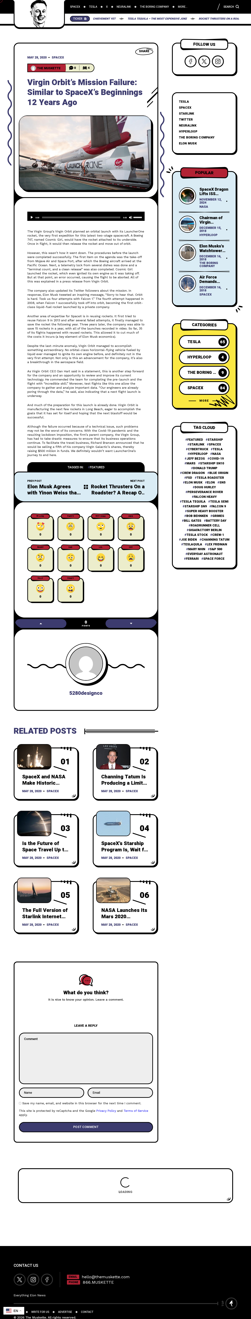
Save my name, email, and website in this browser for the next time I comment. (81, 1103)
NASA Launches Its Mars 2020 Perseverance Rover (125, 917)
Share (144, 51)
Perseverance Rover (205, 492)
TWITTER (186, 119)
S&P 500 (216, 549)
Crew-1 (218, 535)
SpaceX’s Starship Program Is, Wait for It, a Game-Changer (125, 850)
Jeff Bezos (196, 459)
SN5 (222, 483)
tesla (218, 449)
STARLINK (186, 113)
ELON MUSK (188, 143)
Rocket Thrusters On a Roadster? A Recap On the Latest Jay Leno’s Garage (118, 496)
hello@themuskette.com (106, 1276)
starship (215, 440)
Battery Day (216, 521)
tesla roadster (210, 478)
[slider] (138, 217)
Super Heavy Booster (205, 511)
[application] (86, 216)
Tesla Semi (219, 502)
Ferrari (192, 559)
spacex (215, 445)
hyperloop (199, 454)
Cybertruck (198, 449)
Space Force (214, 559)
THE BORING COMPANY (197, 137)
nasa (216, 454)
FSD (189, 478)
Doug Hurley (205, 487)
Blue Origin (218, 473)
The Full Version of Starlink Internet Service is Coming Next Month (45, 920)
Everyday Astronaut (205, 554)
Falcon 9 (218, 506)
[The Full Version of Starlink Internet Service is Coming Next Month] (34, 890)
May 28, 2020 (37, 58)
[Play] (31, 217)
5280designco (85, 693)
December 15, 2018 (210, 229)
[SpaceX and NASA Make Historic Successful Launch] (34, 757)
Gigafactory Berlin (205, 530)
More (204, 401)
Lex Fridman (217, 545)
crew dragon (193, 473)
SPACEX (185, 107)
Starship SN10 (212, 463)
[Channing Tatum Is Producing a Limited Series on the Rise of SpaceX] (113, 757)
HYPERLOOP (188, 131)
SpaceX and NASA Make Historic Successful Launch (44, 783)
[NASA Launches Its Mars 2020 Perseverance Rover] (113, 890)
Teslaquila (192, 545)
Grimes (218, 516)
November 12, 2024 (210, 201)
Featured (97, 467)
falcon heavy (205, 497)
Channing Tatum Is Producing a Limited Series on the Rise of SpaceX (125, 786)
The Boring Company (208, 265)
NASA (203, 207)
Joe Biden (189, 540)
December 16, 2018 (210, 258)
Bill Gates (192, 521)
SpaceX (58, 58)
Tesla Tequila (194, 502)
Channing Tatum (215, 540)
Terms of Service (136, 1110)
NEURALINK (187, 125)
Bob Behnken (197, 516)
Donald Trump (205, 468)
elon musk (193, 483)
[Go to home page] (39, 13)
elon (211, 483)
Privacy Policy (106, 1110)
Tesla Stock (197, 535)
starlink (196, 445)
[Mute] (130, 217)
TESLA (184, 101)
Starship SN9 (196, 506)
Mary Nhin (196, 549)
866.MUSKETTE (98, 1282)
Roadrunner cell (205, 526)
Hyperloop (208, 235)
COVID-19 (217, 459)
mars (191, 463)
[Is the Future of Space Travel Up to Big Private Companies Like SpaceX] (34, 823)
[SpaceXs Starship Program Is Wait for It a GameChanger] (113, 823)
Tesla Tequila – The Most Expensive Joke (120, 18)
